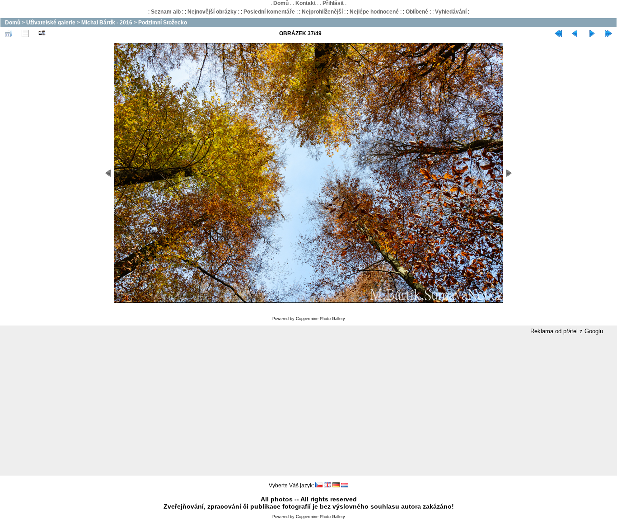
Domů (281, 3)
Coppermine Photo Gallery (320, 318)
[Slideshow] (42, 33)
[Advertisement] (308, 405)
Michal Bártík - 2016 (106, 22)
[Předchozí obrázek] (575, 33)
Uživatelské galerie (50, 22)
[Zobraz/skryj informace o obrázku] (25, 33)
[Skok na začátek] (558, 33)
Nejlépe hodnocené (374, 12)
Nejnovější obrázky (212, 12)
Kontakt (305, 3)
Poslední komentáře (269, 12)
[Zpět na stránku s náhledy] (8, 33)
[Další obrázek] (592, 33)
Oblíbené (417, 12)
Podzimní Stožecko (162, 22)
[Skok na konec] (608, 33)
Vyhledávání (451, 12)
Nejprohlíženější (322, 12)
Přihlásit (333, 3)
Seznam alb (166, 12)
